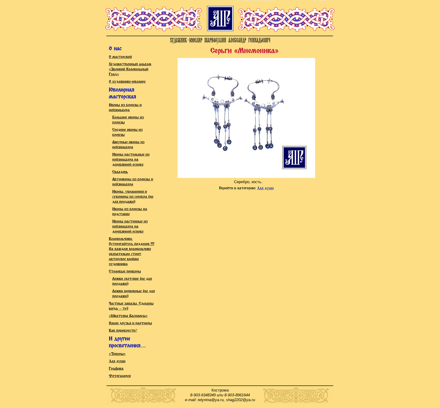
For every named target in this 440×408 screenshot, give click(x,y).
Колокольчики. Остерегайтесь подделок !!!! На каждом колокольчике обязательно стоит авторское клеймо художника (131, 252)
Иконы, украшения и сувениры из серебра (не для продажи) (132, 196)
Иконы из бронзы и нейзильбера (125, 108)
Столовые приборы (125, 271)
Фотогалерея (120, 376)
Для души (117, 361)
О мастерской (120, 57)
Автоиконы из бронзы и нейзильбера (132, 182)
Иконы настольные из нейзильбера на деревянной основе (130, 159)
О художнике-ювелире (127, 81)
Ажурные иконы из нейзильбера (128, 145)
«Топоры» (117, 354)
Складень (120, 172)
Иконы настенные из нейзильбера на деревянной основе (130, 226)
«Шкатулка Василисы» (128, 316)
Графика (116, 368)
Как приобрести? (123, 330)
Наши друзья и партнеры (130, 323)
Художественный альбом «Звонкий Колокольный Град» (130, 69)
